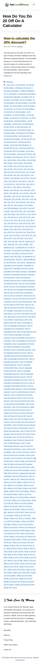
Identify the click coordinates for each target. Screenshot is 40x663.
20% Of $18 (11, 160)
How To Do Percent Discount (14, 410)
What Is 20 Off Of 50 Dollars (22, 524)
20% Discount (17, 157)
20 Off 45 (32, 118)
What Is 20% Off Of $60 (21, 572)
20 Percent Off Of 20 (26, 148)
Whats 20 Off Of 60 (11, 578)
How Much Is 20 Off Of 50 (17, 317)
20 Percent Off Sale (24, 154)
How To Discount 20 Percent (21, 395)
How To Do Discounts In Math (23, 407)
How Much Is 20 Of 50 (12, 314)
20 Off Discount (28, 124)
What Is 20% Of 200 (15, 557)
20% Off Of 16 (12, 223)
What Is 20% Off (29, 560)
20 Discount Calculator (12, 97)
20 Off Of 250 (9, 127)
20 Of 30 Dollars (16, 106)
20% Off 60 (30, 202)
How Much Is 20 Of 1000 (23, 311)
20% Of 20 (29, 166)
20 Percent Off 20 (10, 142)
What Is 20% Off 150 (28, 563)
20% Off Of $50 (9, 214)
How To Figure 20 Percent (24, 413)
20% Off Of (23, 208)
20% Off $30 (14, 178)
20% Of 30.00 (28, 169)
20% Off (16, 175)
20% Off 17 (8, 187)
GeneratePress (20, 660)
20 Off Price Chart (21, 127)
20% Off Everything (11, 208)
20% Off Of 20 (19, 226)
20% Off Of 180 (25, 223)
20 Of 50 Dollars (28, 109)
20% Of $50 (27, 163)
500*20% (19, 259)
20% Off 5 (11, 202)
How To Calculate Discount (21, 350)
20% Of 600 (30, 172)
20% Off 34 (25, 196)
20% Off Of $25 (16, 211)
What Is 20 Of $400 (14, 488)
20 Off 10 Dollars (19, 115)
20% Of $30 (8, 163)
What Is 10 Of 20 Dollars (13, 482)
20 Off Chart (16, 124)
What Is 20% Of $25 (15, 551)
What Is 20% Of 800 (14, 560)
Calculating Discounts (19, 274)
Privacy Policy (8, 640)
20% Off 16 (30, 184)
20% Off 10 (24, 178)
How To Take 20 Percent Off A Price (17, 467)
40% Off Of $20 (15, 256)
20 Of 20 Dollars (21, 103)
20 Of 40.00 (8, 109)
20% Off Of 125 (24, 217)
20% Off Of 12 (12, 217)
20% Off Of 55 (26, 235)
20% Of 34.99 (9, 172)
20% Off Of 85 (18, 238)
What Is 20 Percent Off (18, 536)
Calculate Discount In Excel (23, 268)
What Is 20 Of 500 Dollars (19, 497)
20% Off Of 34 (20, 232)
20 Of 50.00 (8, 112)
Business (9, 82)
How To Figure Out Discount (17, 428)
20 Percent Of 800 (10, 136)
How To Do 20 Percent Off (20, 401)
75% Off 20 (21, 262)
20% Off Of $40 (29, 211)
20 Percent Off (23, 136)
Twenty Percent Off (27, 479)
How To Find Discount (12, 443)
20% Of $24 (21, 160)
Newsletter (7, 630)
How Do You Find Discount (22, 302)
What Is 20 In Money (15, 485)
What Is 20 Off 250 (11, 506)
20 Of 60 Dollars (19, 112)
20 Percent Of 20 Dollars (25, 133)
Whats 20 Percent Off (12, 582)
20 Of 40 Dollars (29, 106)
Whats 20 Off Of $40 (24, 576)
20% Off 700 (8, 205)
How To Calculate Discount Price (16, 359)
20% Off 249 (14, 193)
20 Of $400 (15, 100)
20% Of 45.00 (20, 172)
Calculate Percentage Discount (15, 271)
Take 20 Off (14, 479)
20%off (21, 241)
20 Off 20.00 (14, 118)
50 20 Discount (9, 259)
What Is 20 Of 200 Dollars (19, 491)
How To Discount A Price (13, 398)
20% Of (26, 157)
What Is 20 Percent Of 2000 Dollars (17, 530)
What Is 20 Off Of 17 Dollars (20, 518)
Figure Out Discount (22, 278)
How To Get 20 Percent (20, 452)
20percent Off (12, 244)
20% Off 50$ (20, 202)
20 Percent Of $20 (24, 130)
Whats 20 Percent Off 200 (24, 585)
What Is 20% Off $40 (11, 563)
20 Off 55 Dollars (20, 121)
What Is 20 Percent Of (27, 527)
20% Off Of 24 (27, 229)
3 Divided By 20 (21, 247)
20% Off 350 (16, 199)
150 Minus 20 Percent (23, 88)
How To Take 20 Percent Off (25, 461)
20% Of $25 (31, 160)
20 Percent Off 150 (28, 139)
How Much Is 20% (21, 320)
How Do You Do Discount (13, 296)
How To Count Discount (20, 392)
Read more (8, 76)
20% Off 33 (16, 196)
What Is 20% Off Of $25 (16, 569)
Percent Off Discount (20, 476)
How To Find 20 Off (18, 434)
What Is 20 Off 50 (25, 506)
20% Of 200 (8, 169)
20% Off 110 (13, 181)
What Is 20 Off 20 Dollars (23, 503)
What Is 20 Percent (11, 527)
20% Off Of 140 (19, 220)
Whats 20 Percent (25, 578)
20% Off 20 (17, 187)
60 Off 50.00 (11, 262)
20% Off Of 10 (21, 214)
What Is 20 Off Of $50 (15, 512)
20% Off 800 (18, 205)
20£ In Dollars (24, 244)
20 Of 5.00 (17, 109)
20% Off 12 (23, 181)
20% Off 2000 (25, 190)
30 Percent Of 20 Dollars (21, 250)
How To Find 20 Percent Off (23, 440)
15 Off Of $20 (20, 85)
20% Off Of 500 (14, 235)
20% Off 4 (25, 199)
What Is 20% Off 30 (11, 567)
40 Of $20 (15, 253)
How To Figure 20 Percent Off (15, 416)
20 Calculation (12, 94)
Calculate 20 (30, 262)
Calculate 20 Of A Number (13, 265)
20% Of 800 (8, 175)
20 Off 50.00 (8, 121)
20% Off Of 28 (9, 232)
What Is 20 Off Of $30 (12, 509)
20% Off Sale (13, 241)
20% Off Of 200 (15, 229)
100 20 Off (10, 85)
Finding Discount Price (12, 280)
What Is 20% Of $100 (14, 548)
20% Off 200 (14, 190)
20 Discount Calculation (27, 94)
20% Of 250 (17, 169)
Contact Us (7, 649)
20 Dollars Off (26, 97)
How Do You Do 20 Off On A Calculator (18, 293)
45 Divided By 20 (28, 256)
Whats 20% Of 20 (10, 587)
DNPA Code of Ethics (11, 645)
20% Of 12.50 (18, 166)
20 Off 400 (24, 118)
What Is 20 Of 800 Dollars (21, 500)
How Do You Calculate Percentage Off (21, 289)
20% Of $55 (8, 166)
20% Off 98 (28, 205)
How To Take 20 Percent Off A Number (18, 464)
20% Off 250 (24, 193)
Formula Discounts (11, 283)
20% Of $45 (17, 163)
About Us (7, 635)
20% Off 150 (20, 184)
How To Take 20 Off (18, 458)
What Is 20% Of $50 (14, 554)
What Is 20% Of (16, 545)
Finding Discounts (28, 280)
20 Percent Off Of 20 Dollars (14, 151)
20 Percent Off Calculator (19, 145)
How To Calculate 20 (24, 323)
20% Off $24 (25, 175)
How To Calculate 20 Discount (15, 326)
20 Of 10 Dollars (26, 100)
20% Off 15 (11, 184)
